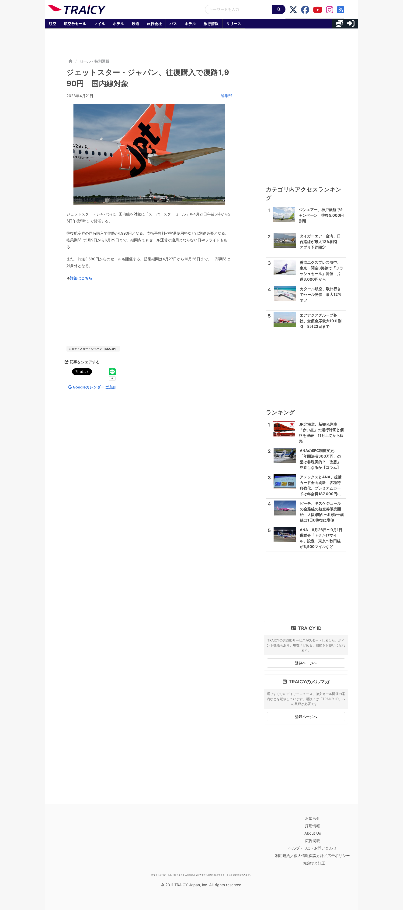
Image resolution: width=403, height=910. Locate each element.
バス (173, 23)
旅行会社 (154, 23)
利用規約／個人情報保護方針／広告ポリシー (312, 855)
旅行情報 (211, 23)
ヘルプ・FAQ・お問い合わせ (312, 848)
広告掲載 (312, 840)
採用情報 (312, 825)
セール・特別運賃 (94, 61)
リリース (233, 23)
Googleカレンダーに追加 (94, 387)
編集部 (226, 95)
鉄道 (135, 23)
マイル (99, 23)
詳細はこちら (81, 278)
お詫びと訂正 (314, 863)
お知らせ (312, 818)
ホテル (118, 23)
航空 (52, 23)
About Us (312, 833)
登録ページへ (306, 663)
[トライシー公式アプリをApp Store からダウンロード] (74, 843)
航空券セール (75, 23)
